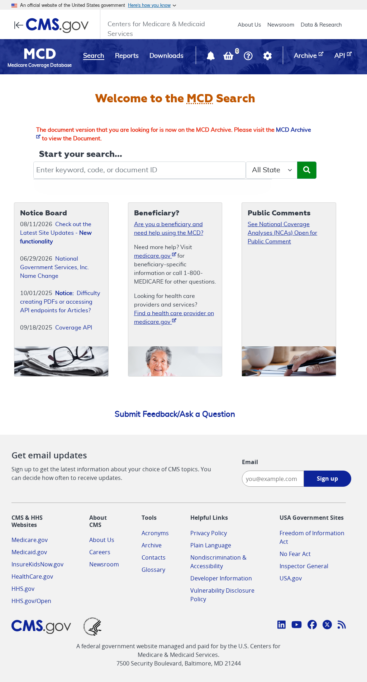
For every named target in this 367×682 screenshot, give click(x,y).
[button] (211, 57)
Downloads (166, 56)
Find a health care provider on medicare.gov (174, 317)
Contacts (154, 557)
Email (250, 462)
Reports (127, 56)
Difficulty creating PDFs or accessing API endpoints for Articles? (60, 301)
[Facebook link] (312, 625)
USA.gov (291, 578)
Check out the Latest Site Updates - (56, 232)
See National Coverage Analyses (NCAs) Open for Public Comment (282, 232)
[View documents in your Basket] (229, 57)
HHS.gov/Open (31, 601)
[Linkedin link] (281, 625)
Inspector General (304, 566)
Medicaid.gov (29, 552)
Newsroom (280, 25)
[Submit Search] (306, 170)
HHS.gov (22, 589)
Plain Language (210, 545)
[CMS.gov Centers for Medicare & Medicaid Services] (53, 25)
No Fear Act (295, 554)
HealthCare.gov (32, 576)
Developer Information (221, 578)
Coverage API (73, 328)
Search (93, 56)
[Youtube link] (296, 625)
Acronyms (155, 533)
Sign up (327, 478)
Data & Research (321, 25)
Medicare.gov (29, 540)
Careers (99, 552)
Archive (152, 545)
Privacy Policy (208, 533)
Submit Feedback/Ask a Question (175, 414)
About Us (249, 25)
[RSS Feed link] (342, 625)
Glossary (153, 570)
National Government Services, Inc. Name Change (54, 267)
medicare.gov (153, 256)
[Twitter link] (327, 625)
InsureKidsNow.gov (37, 564)
